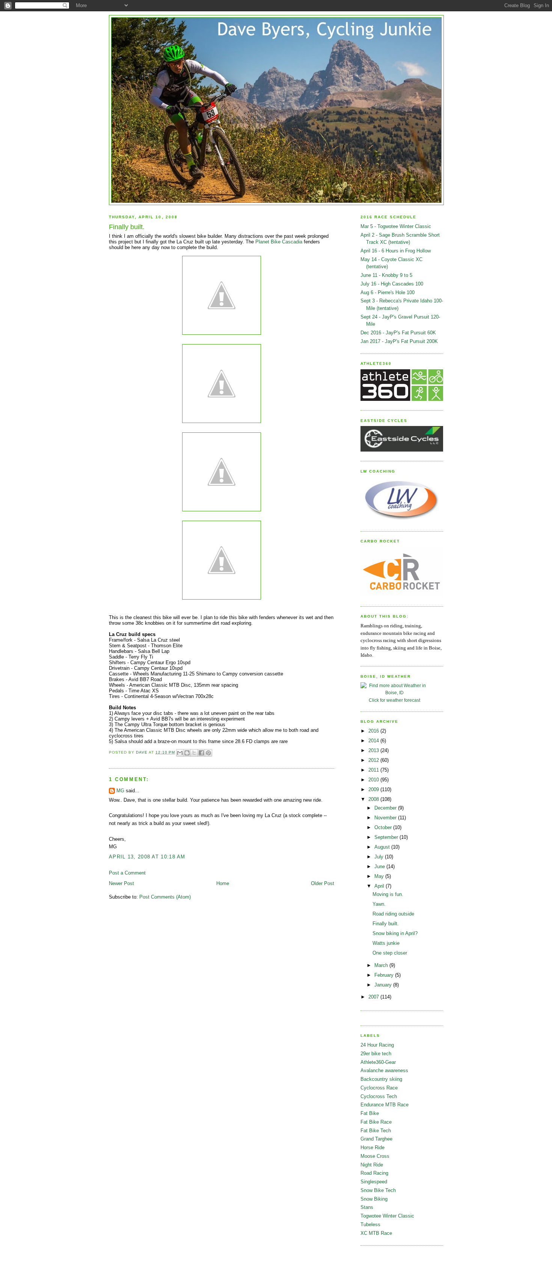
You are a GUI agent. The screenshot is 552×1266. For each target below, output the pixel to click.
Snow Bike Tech (378, 1190)
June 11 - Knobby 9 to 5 (386, 275)
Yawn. (379, 904)
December (386, 808)
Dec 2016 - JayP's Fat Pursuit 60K (398, 332)
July (379, 857)
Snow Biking (374, 1199)
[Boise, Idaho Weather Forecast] (394, 692)
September (387, 837)
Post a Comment (127, 873)
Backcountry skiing (381, 1079)
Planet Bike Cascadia (278, 242)
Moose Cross (374, 1156)
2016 (374, 731)
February (384, 975)
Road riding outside (393, 914)
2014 (374, 740)
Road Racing (374, 1173)
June (380, 866)
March (381, 965)
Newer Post (121, 883)
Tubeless (370, 1224)
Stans (366, 1207)
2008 (374, 799)
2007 (374, 997)
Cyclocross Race (379, 1088)
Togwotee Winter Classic (387, 1216)
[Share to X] (194, 753)
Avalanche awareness (384, 1070)
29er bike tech (375, 1053)
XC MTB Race (376, 1233)
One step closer (390, 953)
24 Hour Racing (377, 1045)
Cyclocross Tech (378, 1096)
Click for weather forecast (394, 700)
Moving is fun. (388, 894)
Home (222, 883)
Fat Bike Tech (375, 1130)
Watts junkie (386, 943)
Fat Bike (369, 1113)
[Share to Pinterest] (208, 753)
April (380, 886)
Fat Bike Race (376, 1122)
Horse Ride (372, 1147)
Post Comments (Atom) (165, 897)
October (383, 827)
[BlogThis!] (187, 753)
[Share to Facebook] (201, 753)
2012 (374, 760)
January (383, 985)
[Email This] (180, 753)
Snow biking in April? (395, 933)
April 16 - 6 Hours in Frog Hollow (395, 251)
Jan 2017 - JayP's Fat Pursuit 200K (399, 341)
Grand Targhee (376, 1139)
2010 (374, 780)
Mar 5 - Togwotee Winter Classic (395, 226)
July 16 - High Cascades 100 (391, 284)
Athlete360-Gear (378, 1062)
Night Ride (371, 1165)
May (379, 876)
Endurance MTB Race (384, 1104)
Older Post (322, 883)
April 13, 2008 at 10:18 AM (147, 857)
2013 (374, 750)
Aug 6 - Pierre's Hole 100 (387, 292)
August (382, 847)
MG (120, 790)
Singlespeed (373, 1181)
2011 (374, 770)
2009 (374, 789)
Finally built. (386, 923)
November (386, 817)
